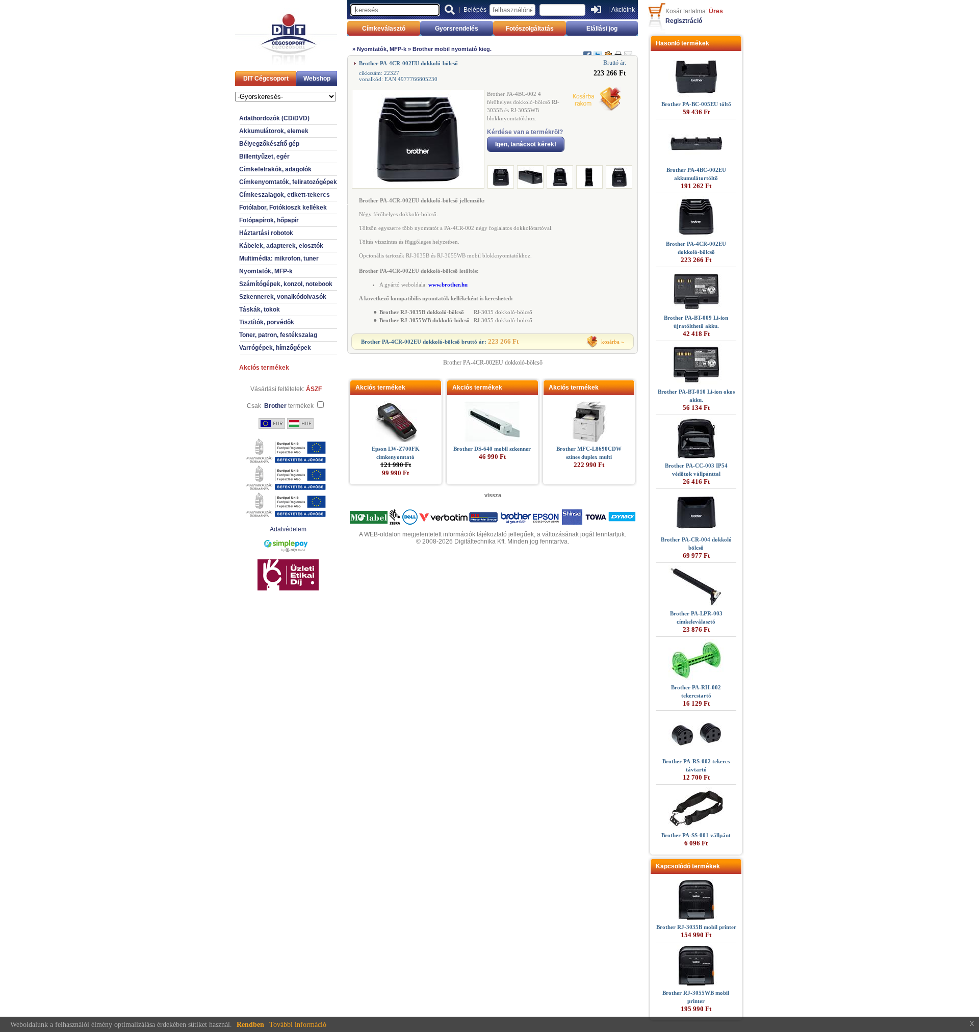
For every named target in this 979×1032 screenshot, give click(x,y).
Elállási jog (601, 28)
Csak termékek (280, 405)
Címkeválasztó (383, 28)
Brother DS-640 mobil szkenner (492, 449)
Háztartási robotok (266, 233)
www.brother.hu (448, 284)
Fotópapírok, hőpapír (269, 220)
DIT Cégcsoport (266, 78)
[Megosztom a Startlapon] (608, 50)
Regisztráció (683, 20)
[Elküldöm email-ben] (628, 50)
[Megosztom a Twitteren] (597, 50)
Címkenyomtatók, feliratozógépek (288, 182)
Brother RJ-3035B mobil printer (696, 927)
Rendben (250, 1024)
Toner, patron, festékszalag (278, 335)
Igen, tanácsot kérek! (525, 144)
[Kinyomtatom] (618, 50)
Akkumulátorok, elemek (273, 131)
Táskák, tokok (259, 309)
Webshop (316, 78)
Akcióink (623, 9)
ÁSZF (314, 389)
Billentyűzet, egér (264, 156)
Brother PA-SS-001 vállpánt (696, 835)
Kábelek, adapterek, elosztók (281, 245)
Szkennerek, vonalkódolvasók (282, 296)
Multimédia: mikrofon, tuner (279, 258)
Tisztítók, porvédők (266, 322)
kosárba (610, 342)
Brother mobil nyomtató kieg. (452, 49)
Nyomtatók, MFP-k (266, 271)
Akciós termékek (264, 367)
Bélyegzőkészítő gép (269, 143)
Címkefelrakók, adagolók (275, 169)
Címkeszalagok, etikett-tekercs (284, 194)
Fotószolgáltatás (530, 28)
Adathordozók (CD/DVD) (274, 118)
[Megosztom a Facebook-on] (587, 50)
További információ (297, 1024)
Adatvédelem (288, 529)
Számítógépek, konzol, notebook (285, 284)
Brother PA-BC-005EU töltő (696, 104)
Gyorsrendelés (456, 28)
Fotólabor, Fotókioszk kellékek (283, 207)
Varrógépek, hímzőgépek (275, 347)
